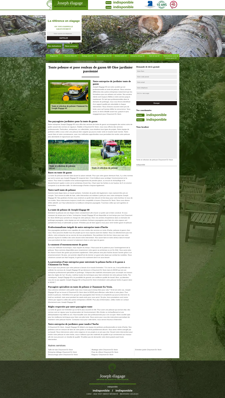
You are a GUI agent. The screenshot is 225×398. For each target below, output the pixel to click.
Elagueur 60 (54, 56)
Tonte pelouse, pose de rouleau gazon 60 (170, 57)
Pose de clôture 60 (71, 56)
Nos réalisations (54, 46)
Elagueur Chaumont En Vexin (102, 354)
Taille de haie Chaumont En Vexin (60, 350)
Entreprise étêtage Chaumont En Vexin (62, 352)
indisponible (123, 2)
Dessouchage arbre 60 (104, 56)
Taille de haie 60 (154, 56)
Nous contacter (71, 46)
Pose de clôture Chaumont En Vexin (105, 352)
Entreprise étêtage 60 (137, 56)
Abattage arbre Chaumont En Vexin (105, 350)
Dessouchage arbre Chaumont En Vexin (63, 354)
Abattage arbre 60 (87, 56)
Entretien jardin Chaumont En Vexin (148, 350)
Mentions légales (129, 394)
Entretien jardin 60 (121, 56)
